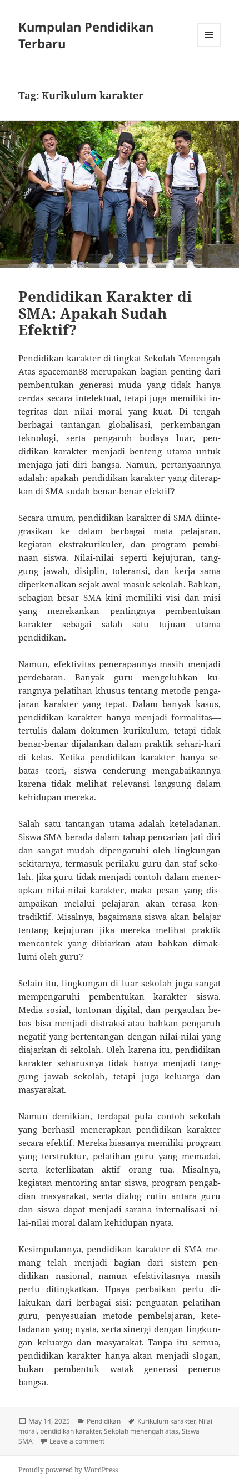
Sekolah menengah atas (141, 1431)
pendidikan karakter (70, 1431)
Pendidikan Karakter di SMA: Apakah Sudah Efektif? (105, 313)
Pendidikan (104, 1421)
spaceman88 (63, 371)
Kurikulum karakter (166, 1421)
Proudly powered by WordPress (68, 1470)
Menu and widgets (209, 46)
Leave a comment (76, 1441)
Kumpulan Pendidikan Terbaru (85, 35)
